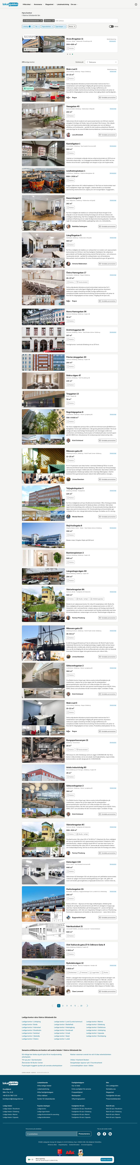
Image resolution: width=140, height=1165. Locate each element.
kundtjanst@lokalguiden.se (13, 1099)
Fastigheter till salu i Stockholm (82, 1109)
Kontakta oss (111, 1089)
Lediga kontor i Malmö (94, 1022)
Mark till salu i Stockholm (114, 1109)
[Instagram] (110, 1134)
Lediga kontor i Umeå (62, 1033)
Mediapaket (76, 1095)
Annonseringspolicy (86, 1145)
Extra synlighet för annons (81, 1089)
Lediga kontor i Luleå (62, 1039)
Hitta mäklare (42, 1095)
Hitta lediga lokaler (44, 1086)
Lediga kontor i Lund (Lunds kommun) (68, 1022)
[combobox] (86, 20)
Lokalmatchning (43, 1089)
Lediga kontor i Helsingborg (64, 1027)
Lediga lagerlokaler (43, 1111)
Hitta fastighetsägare (45, 1092)
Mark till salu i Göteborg (113, 1111)
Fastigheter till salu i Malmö (81, 1114)
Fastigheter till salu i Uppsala (81, 1117)
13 (81, 1005)
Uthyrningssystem (78, 1099)
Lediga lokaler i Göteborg (11, 1111)
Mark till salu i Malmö (113, 1114)
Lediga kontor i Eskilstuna (95, 1027)
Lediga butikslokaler (43, 1117)
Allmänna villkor (52, 1145)
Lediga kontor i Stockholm (31, 1030)
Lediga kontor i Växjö (62, 1036)
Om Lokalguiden (112, 1086)
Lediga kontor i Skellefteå (63, 1024)
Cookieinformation (74, 1145)
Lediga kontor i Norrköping (96, 1036)
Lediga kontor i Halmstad (31, 1027)
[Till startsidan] (11, 4)
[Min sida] (136, 4)
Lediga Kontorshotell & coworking (48, 1114)
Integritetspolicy (62, 1145)
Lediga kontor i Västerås (31, 1036)
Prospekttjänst (77, 1092)
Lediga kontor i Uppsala (95, 1033)
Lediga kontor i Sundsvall (63, 1030)
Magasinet (110, 1092)
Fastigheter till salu (113, 1095)
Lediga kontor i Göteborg (95, 1024)
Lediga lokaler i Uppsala (10, 1117)
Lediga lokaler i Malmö (10, 1114)
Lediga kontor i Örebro (30, 1039)
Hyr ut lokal (76, 1086)
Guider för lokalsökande (46, 1099)
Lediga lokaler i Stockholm (11, 1109)
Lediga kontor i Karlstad (31, 1033)
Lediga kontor (41, 1109)
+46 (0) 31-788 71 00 (10, 1095)
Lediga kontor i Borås (30, 1024)
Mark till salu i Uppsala (113, 1117)
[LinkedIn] (98, 1134)
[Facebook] (104, 1134)
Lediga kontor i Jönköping (95, 1030)
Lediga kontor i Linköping (31, 1022)
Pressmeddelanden (113, 1099)
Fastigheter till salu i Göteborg (81, 1111)
